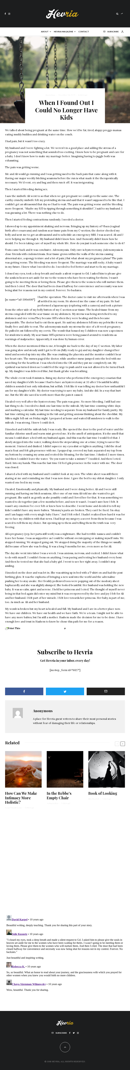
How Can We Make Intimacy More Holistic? (21, 797)
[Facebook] (5, 14)
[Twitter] (74, 1033)
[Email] (106, 691)
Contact (83, 31)
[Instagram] (9, 14)
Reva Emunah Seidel (13, 807)
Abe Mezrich (93, 799)
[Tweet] (65, 691)
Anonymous (50, 95)
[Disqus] (65, 864)
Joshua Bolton (52, 803)
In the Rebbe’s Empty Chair (59, 795)
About (45, 31)
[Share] (24, 691)
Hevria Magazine (63, 31)
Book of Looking (102, 793)
